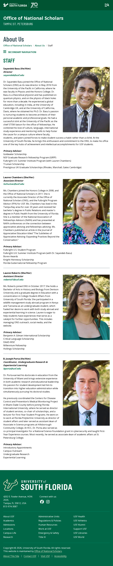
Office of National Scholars (33, 18)
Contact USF (30, 556)
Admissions (9, 524)
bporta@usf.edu (12, 368)
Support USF (80, 528)
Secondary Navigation (19, 52)
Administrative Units (48, 516)
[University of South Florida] (37, 485)
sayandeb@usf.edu (13, 75)
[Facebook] (42, 501)
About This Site (11, 556)
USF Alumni (79, 524)
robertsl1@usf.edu (13, 279)
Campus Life (9, 532)
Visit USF (45, 556)
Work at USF (44, 528)
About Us (40, 45)
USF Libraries (80, 532)
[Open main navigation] (107, 5)
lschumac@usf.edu (13, 183)
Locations (8, 528)
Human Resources (47, 524)
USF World (78, 537)
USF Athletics (80, 520)
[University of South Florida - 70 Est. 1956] (20, 5)
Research (8, 537)
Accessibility (60, 556)
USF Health (79, 516)
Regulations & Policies (49, 520)
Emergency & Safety (48, 532)
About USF (8, 516)
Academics (8, 520)
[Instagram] (47, 501)
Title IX (42, 537)
